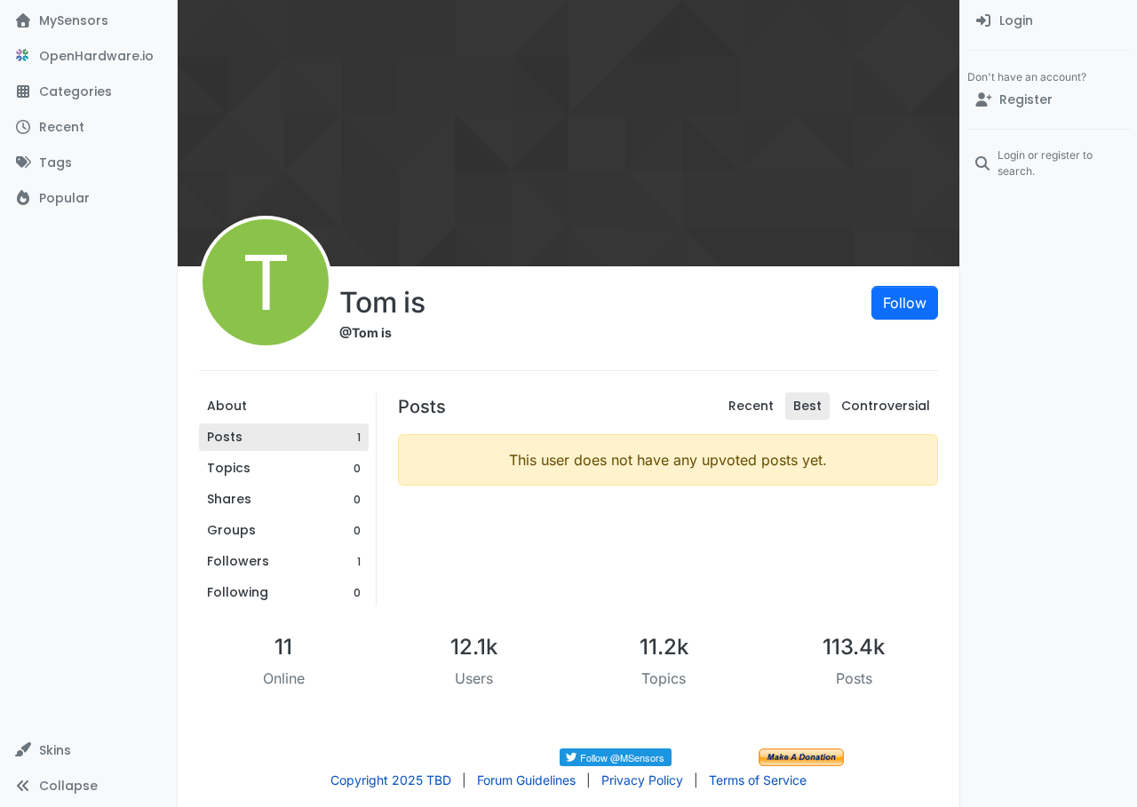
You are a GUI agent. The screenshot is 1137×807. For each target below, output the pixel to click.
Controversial (885, 406)
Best (807, 406)
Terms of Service (758, 779)
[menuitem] (1048, 21)
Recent (751, 406)
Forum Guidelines (526, 779)
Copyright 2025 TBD (390, 779)
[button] (88, 750)
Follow (904, 303)
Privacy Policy (642, 779)
